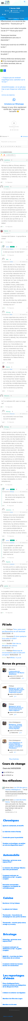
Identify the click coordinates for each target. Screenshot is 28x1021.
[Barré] (7, 146)
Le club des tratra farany (12, 831)
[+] (20, 146)
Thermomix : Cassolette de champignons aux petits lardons (14, 916)
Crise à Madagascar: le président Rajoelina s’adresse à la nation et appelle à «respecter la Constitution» (15, 745)
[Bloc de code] (14, 146)
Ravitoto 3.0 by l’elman (11, 903)
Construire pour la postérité (13, 837)
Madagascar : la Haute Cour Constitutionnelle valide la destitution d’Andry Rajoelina (15, 726)
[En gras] (1, 146)
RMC (11, 314)
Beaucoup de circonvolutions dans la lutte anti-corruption (13, 653)
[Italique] (3, 146)
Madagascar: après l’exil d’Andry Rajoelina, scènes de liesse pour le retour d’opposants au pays (16, 690)
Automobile (11, 855)
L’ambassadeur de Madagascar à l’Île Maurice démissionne (16, 673)
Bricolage (10, 934)
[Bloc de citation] (13, 146)
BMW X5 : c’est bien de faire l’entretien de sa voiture (13, 957)
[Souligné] (5, 146)
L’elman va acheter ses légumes (14, 993)
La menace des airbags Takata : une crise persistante (14, 868)
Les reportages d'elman (13, 977)
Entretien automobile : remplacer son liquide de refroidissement (11, 886)
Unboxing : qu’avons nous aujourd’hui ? (12, 861)
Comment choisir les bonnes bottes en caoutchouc (13, 964)
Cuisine (8, 898)
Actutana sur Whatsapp (14, 104)
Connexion (25, 136)
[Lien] (16, 146)
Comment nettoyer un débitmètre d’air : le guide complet (12, 877)
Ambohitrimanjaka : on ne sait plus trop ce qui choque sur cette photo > (14, 89)
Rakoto (11, 249)
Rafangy (12, 491)
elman (7, 246)
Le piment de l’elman (10, 909)
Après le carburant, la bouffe (13, 826)
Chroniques (11, 820)
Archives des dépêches (8, 95)
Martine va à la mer (10, 1004)
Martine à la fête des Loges (12, 998)
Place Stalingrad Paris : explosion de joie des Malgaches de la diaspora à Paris (14, 985)
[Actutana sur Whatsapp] (14, 99)
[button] (2, 3)
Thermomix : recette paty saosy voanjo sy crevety (14, 923)
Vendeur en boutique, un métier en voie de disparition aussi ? (14, 844)
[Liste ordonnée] (9, 146)
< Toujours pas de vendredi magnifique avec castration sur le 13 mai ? (13, 80)
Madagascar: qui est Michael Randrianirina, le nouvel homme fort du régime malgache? (16, 708)
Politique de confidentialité (8, 1016)
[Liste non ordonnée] (11, 146)
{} (18, 146)
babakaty (12, 542)
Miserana (12, 413)
